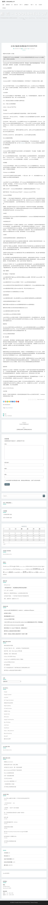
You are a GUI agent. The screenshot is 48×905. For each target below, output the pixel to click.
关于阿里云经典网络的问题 (10, 841)
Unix (24, 569)
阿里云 (5, 574)
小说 (6, 572)
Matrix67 (6, 736)
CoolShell (25, 48)
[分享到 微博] (5, 402)
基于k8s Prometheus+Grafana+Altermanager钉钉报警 (16, 831)
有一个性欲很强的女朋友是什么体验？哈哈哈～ (14, 812)
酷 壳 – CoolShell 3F (8, 1)
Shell (14, 569)
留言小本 (16, 4)
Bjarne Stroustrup (8, 733)
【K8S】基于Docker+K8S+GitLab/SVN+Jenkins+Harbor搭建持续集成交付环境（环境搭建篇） (23, 622)
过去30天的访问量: (8, 862)
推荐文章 (8, 4)
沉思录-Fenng (7, 711)
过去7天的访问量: (8, 859)
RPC (10, 569)
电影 (27, 572)
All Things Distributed (8, 700)
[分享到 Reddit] (16, 402)
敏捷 (16, 572)
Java (17, 566)
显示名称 (6, 462)
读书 (41, 572)
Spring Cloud (22, 569)
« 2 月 (4, 544)
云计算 (30, 569)
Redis (7, 569)
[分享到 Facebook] (13, 402)
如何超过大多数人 (8, 613)
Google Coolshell (7, 694)
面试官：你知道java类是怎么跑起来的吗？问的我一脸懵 (15, 633)
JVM (23, 566)
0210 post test (7, 585)
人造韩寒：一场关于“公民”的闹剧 (11, 807)
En (11, 4)
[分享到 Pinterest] (18, 402)
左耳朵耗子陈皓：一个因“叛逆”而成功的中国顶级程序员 (16, 596)
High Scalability (7, 705)
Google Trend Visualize (9, 719)
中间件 (27, 569)
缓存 (30, 572)
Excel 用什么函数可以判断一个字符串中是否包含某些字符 (16, 798)
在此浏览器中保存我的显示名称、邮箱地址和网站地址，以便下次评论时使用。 (23, 480)
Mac (37, 566)
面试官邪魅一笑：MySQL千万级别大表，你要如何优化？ (16, 628)
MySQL (39, 566)
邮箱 (5, 468)
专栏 (31, 4)
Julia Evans (6, 725)
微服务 (11, 572)
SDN (12, 569)
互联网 (35, 569)
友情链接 (26, 4)
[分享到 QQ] (3, 402)
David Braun (6, 727)
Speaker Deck (7, 714)
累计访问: (6, 865)
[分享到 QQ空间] (9, 402)
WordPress (27, 902)
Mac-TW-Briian (7, 722)
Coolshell (6, 697)
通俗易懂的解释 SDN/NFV (9, 616)
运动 (43, 572)
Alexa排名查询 (6, 873)
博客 (39, 569)
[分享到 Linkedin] (11, 402)
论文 (39, 572)
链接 (11, 514)
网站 (5, 474)
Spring (18, 569)
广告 (8, 572)
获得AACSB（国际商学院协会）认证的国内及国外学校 (16, 593)
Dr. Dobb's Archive (8, 708)
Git (10, 566)
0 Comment (32, 48)
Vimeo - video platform (9, 730)
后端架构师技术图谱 (8, 826)
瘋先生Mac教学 (7, 738)
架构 (24, 572)
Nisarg (36, 902)
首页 (3, 4)
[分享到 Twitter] (14, 402)
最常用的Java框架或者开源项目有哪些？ (12, 631)
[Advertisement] (24, 33)
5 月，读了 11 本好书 (8, 590)
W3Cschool (6, 716)
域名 (41, 569)
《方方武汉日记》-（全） (9, 803)
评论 (5, 444)
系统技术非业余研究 (8, 703)
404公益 (4, 8)
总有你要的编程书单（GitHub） (11, 822)
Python (4, 569)
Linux (6, 407)
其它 (5, 414)
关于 (20, 4)
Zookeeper (22, 142)
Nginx (42, 566)
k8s (25, 566)
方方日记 (21, 572)
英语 (34, 572)
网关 (33, 572)
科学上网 (6, 817)
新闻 (18, 572)
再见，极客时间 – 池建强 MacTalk (11, 598)
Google (14, 566)
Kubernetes (29, 566)
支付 (14, 572)
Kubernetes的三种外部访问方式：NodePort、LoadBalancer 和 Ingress (19, 610)
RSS (36, 4)
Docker (5, 566)
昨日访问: (6, 856)
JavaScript (21, 566)
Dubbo (8, 566)
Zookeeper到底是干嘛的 (9, 619)
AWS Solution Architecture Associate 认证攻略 (14, 625)
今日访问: (6, 852)
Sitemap (40, 4)
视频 (37, 572)
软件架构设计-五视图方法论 (10, 836)
